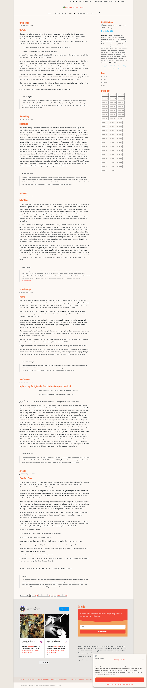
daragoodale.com (26, 280)
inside (49, 13)
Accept (120, 680)
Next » (59, 595)
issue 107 (121, 107)
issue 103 (105, 115)
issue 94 (104, 127)
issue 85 (104, 139)
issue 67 (104, 162)
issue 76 (104, 150)
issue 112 (105, 103)
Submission (31, 679)
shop (92, 13)
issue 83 (119, 139)
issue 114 (113, 99)
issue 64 (104, 166)
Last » (65, 595)
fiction (103, 85)
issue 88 (104, 135)
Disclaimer (73, 679)
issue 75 (112, 150)
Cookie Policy (62, 679)
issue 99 (112, 119)
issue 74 (119, 150)
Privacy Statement (123, 684)
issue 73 (104, 154)
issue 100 (105, 119)
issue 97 (104, 123)
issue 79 (104, 146)
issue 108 (113, 107)
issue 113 (121, 99)
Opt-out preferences (111, 684)
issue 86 (119, 135)
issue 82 (104, 142)
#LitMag (36, 650)
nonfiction (29, 25)
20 (49, 595)
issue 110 (121, 103)
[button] (143, 660)
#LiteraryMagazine (27, 650)
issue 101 (121, 115)
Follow (66, 609)
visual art (104, 76)
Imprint (131, 684)
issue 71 (119, 154)
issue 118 (105, 95)
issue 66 (112, 162)
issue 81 (112, 142)
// (93, 1)
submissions (82, 13)
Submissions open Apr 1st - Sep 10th (105, 1)
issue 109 (105, 107)
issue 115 (105, 99)
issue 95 (119, 123)
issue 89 (119, 131)
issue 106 (105, 111)
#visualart (31, 646)
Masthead (23, 679)
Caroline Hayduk (24, 22)
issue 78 (112, 146)
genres (71, 13)
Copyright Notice (43, 679)
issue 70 (104, 158)
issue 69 (112, 158)
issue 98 (120, 119)
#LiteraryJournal (27, 652)
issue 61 (104, 170)
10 (45, 595)
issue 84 (112, 139)
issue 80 (119, 142)
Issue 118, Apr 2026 (107, 31)
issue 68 (119, 158)
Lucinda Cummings (25, 289)
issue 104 (121, 111)
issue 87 (112, 135)
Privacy (53, 679)
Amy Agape (23, 470)
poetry (103, 79)
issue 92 (119, 127)
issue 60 (112, 170)
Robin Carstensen (25, 379)
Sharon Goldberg (24, 116)
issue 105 (113, 111)
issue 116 (121, 95)
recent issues (59, 13)
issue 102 (113, 115)
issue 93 (112, 127)
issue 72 (112, 154)
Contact (89, 679)
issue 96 (112, 123)
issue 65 (119, 162)
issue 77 (119, 146)
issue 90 (112, 131)
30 (52, 595)
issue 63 (112, 166)
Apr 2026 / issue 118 (85, 1)
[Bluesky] (76, 2)
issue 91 (104, 131)
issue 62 (119, 166)
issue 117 (113, 95)
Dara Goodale (23, 193)
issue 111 (113, 103)
